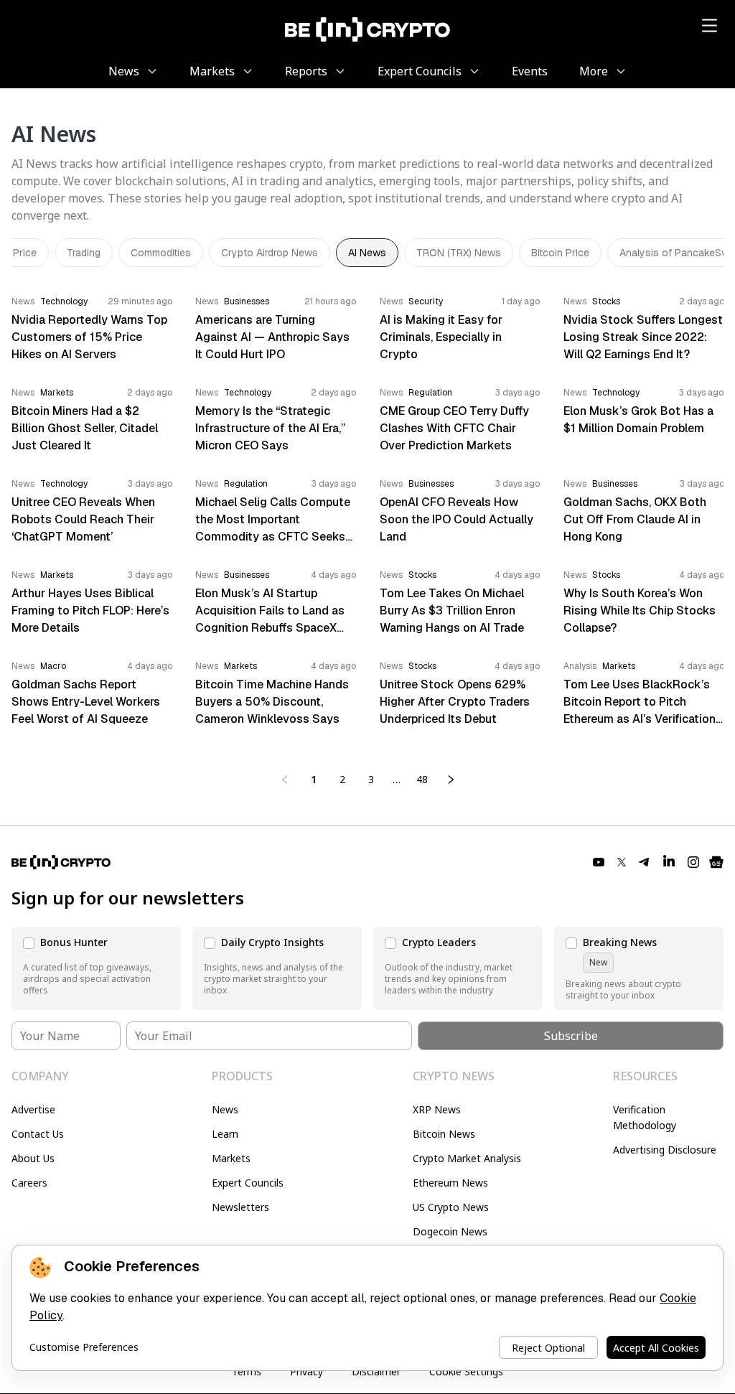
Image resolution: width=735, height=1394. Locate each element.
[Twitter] (621, 862)
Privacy (306, 1371)
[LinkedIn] (669, 862)
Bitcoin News (444, 1134)
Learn (225, 1134)
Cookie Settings (466, 1371)
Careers (29, 1182)
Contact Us (37, 1134)
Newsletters (240, 1207)
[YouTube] (598, 862)
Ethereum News (450, 1182)
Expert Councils (248, 1182)
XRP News (437, 1109)
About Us (33, 1158)
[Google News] (716, 862)
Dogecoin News (450, 1231)
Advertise (33, 1109)
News (225, 1109)
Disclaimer (376, 1371)
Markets (231, 1158)
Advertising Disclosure (664, 1149)
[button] (96, 968)
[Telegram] (644, 862)
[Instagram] (693, 862)
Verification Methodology (644, 1117)
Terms (246, 1371)
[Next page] (450, 779)
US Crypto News (451, 1207)
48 (422, 779)
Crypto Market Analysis (467, 1158)
